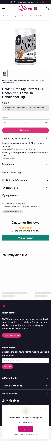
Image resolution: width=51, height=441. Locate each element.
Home (4, 80)
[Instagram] (7, 400)
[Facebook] (10, 400)
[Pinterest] (14, 400)
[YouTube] (18, 400)
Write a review (25, 238)
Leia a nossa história (12, 335)
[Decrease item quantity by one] (4, 122)
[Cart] (46, 8)
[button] (25, 130)
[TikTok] (3, 400)
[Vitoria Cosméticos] (25, 8)
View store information (12, 212)
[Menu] (4, 8)
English (35, 8)
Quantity (5, 118)
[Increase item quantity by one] (46, 122)
